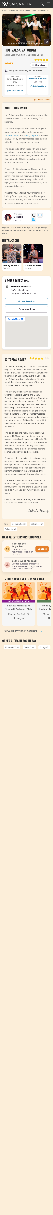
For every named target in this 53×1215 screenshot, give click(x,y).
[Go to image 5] (19, 43)
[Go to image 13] (39, 43)
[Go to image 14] (42, 43)
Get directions (39, 86)
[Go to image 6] (21, 43)
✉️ (40, 215)
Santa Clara (29, 647)
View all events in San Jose (21, 631)
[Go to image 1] (8, 43)
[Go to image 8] (26, 43)
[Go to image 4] (16, 43)
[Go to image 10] (31, 43)
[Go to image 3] (14, 43)
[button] (26, 565)
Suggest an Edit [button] (43, 99)
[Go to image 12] (37, 43)
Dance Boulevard (37, 78)
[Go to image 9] (29, 43)
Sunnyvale (44, 647)
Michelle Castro (12, 135)
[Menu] (48, 4)
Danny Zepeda (31, 135)
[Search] (42, 4)
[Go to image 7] (24, 43)
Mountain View (12, 647)
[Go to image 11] (34, 43)
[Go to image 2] (11, 43)
